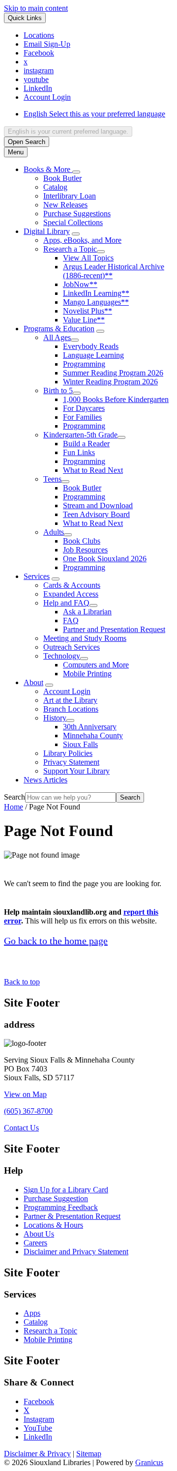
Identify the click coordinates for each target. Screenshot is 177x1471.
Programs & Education (59, 328)
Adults (53, 532)
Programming (84, 364)
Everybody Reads (90, 346)
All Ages (57, 337)
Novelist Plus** (87, 311)
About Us (39, 1234)
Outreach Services (71, 647)
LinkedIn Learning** (96, 293)
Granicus (149, 1462)
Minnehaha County (93, 735)
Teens (52, 479)
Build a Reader (86, 443)
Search (14, 797)
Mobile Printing (87, 673)
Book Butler (62, 178)
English (94, 114)
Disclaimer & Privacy (37, 1453)
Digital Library (47, 231)
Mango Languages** (96, 302)
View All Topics (88, 258)
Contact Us (21, 1128)
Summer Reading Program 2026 (113, 373)
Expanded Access (70, 594)
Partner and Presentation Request (114, 629)
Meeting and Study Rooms (84, 638)
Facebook (39, 1401)
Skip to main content (36, 8)
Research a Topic (70, 249)
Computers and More (96, 665)
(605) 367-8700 (28, 1111)
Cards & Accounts (71, 585)
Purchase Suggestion (56, 1198)
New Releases (65, 205)
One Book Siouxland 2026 (105, 558)
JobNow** (80, 284)
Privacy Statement (71, 762)
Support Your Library (76, 771)
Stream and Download (98, 505)
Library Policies (67, 753)
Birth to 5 (58, 390)
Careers (35, 1243)
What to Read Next (93, 470)
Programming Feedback (61, 1207)
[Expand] (76, 172)
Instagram (39, 1419)
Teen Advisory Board (96, 514)
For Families (82, 417)
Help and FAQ (66, 603)
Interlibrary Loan (69, 196)
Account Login (66, 691)
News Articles (45, 780)
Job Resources (85, 550)
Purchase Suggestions (77, 213)
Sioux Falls (80, 744)
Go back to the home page (56, 940)
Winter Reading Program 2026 (110, 381)
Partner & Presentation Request (72, 1216)
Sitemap (88, 1453)
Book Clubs (81, 541)
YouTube (38, 1428)
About (33, 682)
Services (37, 576)
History (54, 718)
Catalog (55, 187)
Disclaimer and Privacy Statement (76, 1251)
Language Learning (93, 355)
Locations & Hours (53, 1225)
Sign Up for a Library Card (66, 1189)
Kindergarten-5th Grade (80, 435)
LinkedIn (38, 1437)
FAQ (71, 620)
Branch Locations (70, 709)
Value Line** (84, 320)
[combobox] (68, 131)
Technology (61, 656)
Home (13, 807)
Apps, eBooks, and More (82, 240)
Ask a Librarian (87, 611)
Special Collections (73, 222)
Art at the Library (70, 700)
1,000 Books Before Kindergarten (116, 399)
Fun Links (79, 452)
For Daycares (84, 408)
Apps (32, 1313)
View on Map (25, 1094)
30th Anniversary (90, 726)
